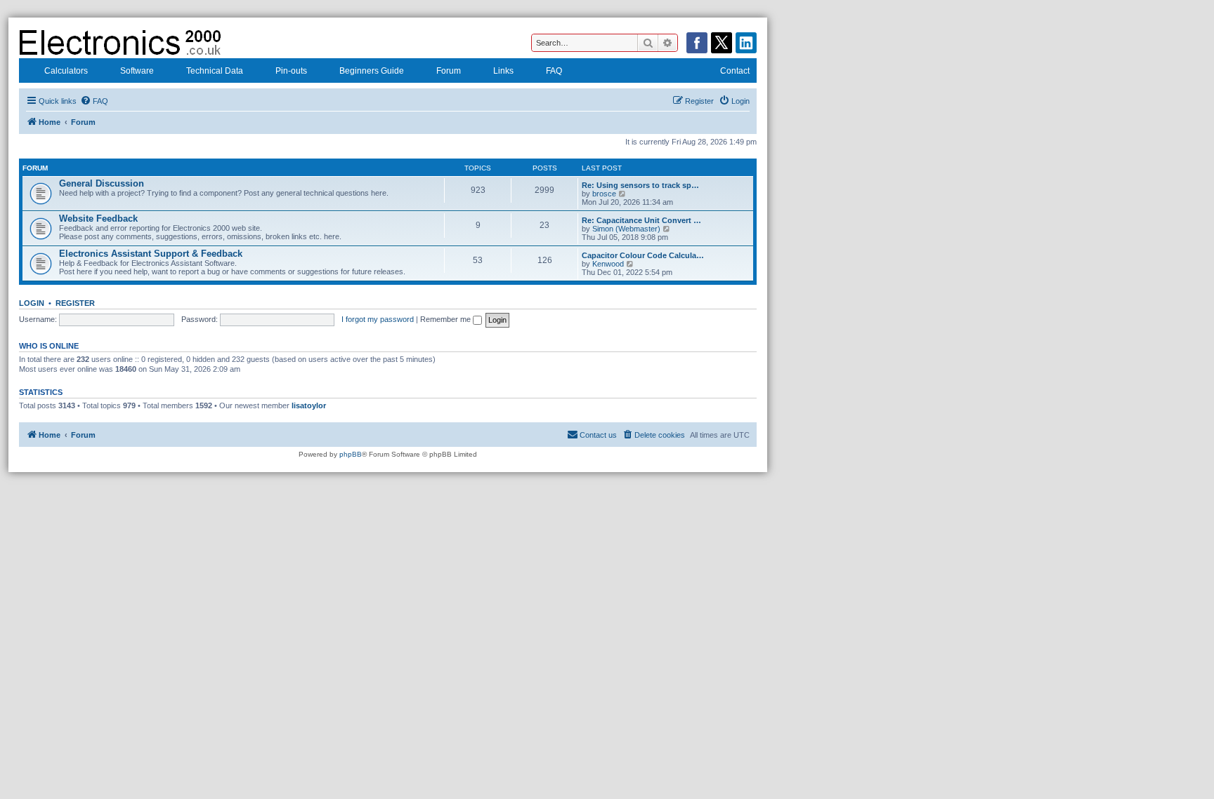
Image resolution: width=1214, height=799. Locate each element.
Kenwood (608, 264)
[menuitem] (94, 101)
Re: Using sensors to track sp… (640, 185)
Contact (735, 71)
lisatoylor (309, 405)
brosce (604, 193)
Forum (448, 71)
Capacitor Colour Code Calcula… (643, 255)
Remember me (446, 319)
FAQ (554, 71)
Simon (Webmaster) (626, 228)
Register (75, 303)
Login (31, 303)
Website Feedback (98, 218)
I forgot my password (377, 319)
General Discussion (101, 183)
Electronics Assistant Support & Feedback (150, 253)
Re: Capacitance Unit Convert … (641, 220)
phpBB (350, 454)
